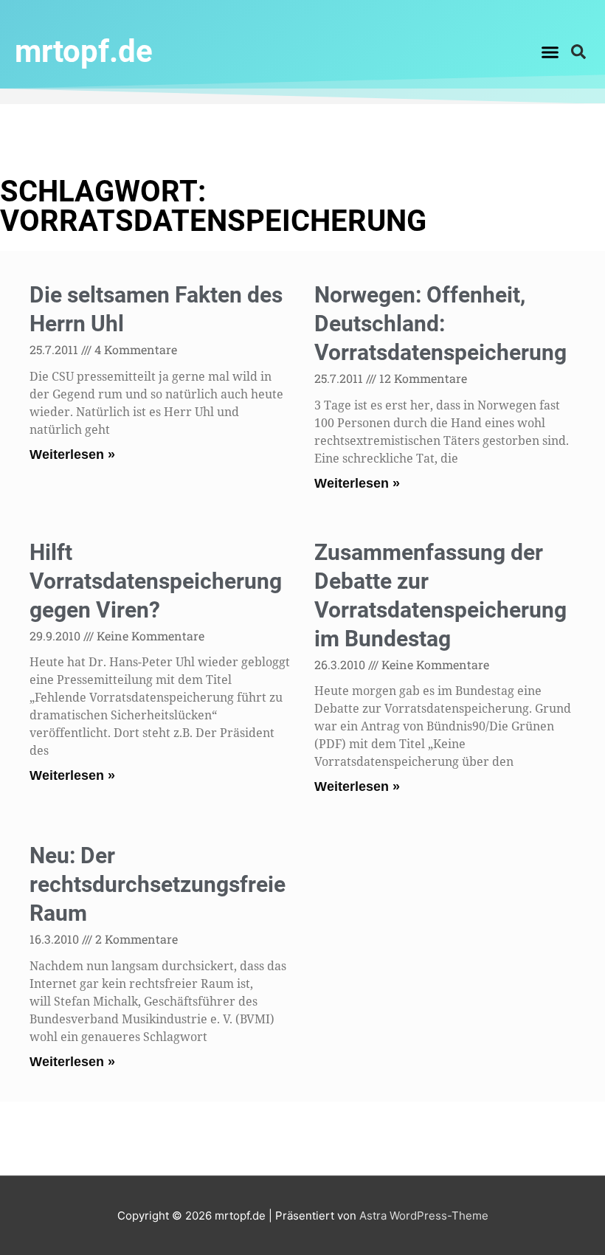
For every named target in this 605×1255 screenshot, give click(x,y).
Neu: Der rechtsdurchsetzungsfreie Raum (158, 884)
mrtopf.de (84, 51)
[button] (550, 52)
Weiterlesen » (72, 454)
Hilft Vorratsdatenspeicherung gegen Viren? (156, 581)
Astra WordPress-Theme (423, 1216)
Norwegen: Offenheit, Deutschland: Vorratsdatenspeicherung (440, 323)
